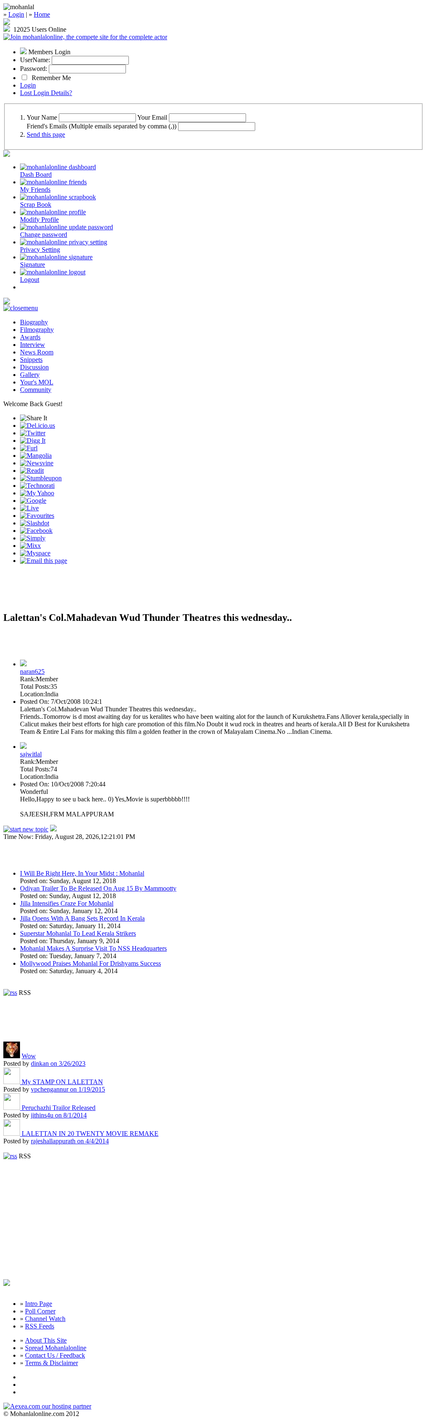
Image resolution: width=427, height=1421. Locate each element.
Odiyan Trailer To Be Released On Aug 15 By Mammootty (98, 888)
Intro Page (38, 1303)
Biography (34, 322)
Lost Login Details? (46, 92)
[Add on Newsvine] (36, 463)
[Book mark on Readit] (32, 470)
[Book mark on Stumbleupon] (41, 478)
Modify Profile (39, 219)
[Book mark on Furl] (29, 448)
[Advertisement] (100, 591)
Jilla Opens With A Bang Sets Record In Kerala (82, 918)
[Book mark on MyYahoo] (37, 493)
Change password (43, 234)
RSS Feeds (39, 1326)
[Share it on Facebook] (36, 530)
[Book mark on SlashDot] (34, 523)
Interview (32, 344)
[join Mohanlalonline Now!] (6, 22)
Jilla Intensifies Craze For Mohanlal (66, 903)
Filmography (37, 329)
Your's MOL (36, 382)
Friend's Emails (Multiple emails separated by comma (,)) (101, 126)
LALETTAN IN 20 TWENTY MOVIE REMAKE (90, 1133)
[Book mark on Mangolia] (36, 455)
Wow (29, 1055)
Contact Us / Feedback (55, 1355)
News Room (36, 352)
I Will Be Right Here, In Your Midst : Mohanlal (82, 873)
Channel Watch (45, 1318)
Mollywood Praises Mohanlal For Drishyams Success (90, 963)
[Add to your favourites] (37, 515)
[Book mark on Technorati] (37, 485)
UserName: (35, 59)
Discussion (34, 367)
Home (42, 14)
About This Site (46, 1340)
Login (16, 14)
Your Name (42, 117)
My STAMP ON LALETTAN (62, 1081)
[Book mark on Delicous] (37, 425)
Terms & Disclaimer (51, 1362)
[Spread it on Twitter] (32, 433)
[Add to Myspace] (35, 553)
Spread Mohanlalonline (55, 1347)
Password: (33, 68)
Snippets (31, 359)
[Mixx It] (30, 545)
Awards (30, 337)
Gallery (30, 374)
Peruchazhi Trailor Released (58, 1107)
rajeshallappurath (70, 1141)
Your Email (152, 117)
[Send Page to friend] (43, 560)
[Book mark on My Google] (33, 500)
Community (35, 389)
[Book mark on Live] (29, 508)
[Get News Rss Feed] (10, 992)
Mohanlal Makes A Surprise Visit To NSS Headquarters (93, 948)
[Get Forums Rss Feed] (10, 1156)
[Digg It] (32, 440)
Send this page (46, 134)
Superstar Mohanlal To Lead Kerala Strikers (78, 933)
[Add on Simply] (32, 538)
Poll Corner (40, 1311)
